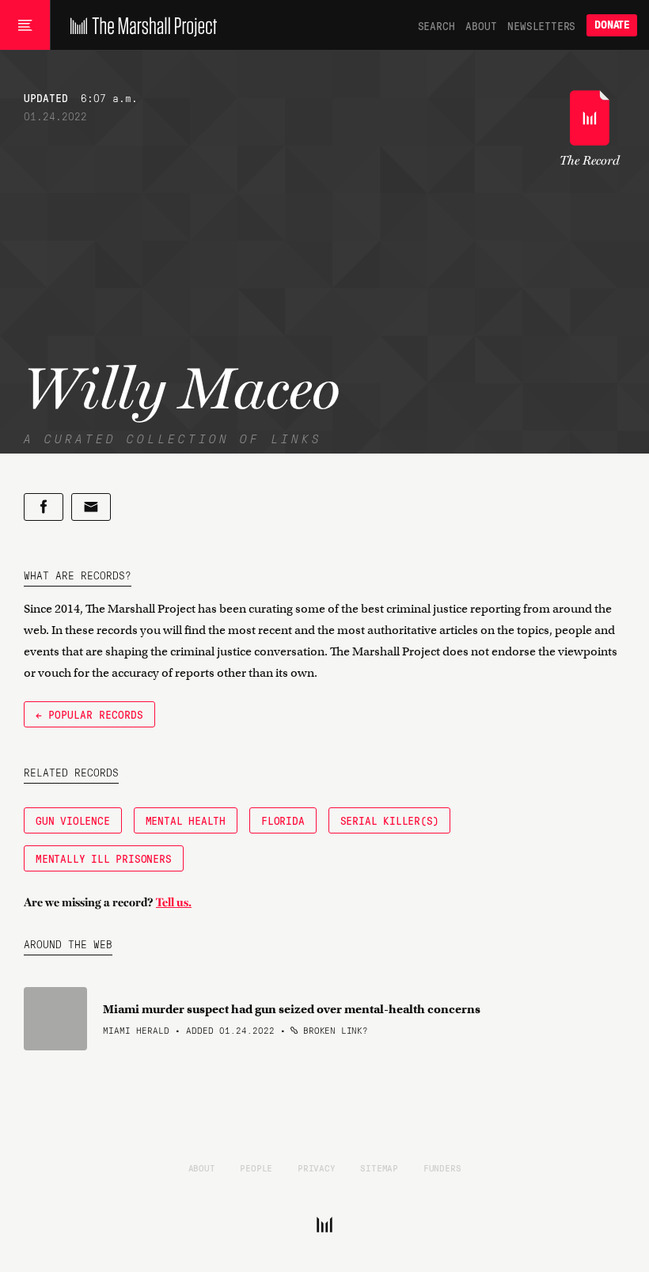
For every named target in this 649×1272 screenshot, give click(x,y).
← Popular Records (89, 714)
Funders (442, 1167)
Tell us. (174, 902)
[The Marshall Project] (140, 25)
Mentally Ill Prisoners (104, 858)
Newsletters (541, 25)
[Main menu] (25, 25)
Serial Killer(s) (389, 820)
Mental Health (186, 820)
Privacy (317, 1167)
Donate (611, 25)
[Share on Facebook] (43, 507)
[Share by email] (91, 507)
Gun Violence (73, 820)
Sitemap (379, 1167)
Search (436, 25)
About (480, 25)
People (256, 1167)
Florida (283, 820)
